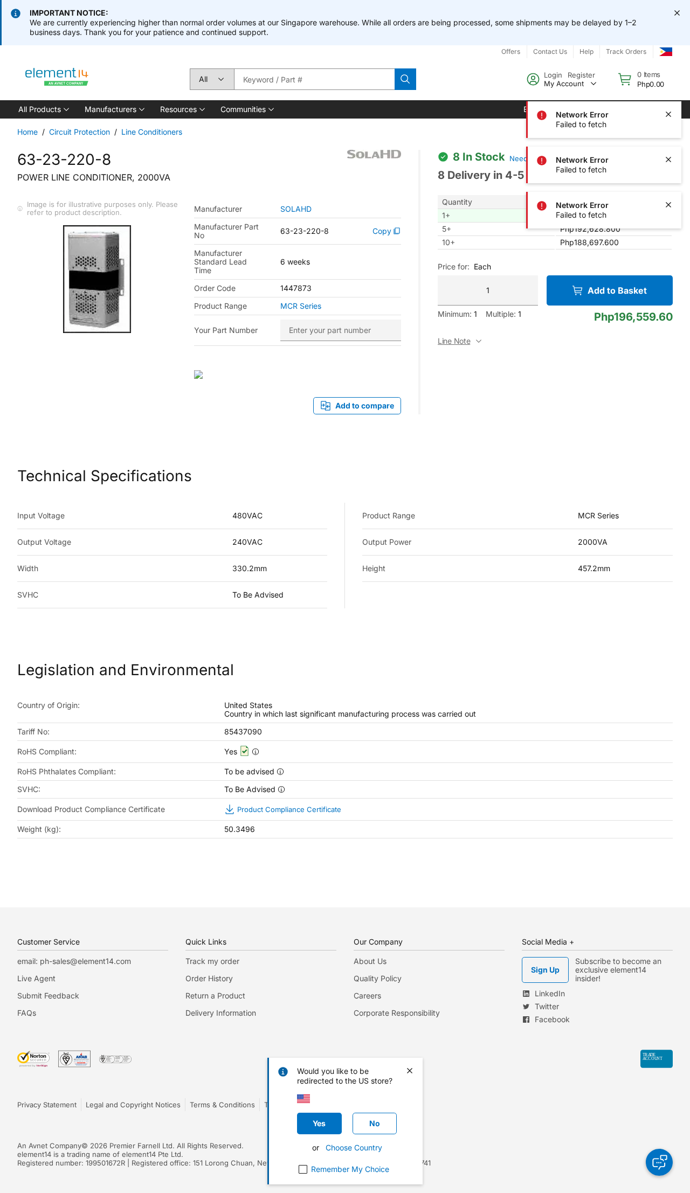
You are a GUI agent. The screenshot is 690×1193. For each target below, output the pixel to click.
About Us (370, 961)
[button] (43, 109)
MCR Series (300, 306)
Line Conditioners (151, 131)
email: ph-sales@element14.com (74, 961)
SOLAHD (296, 209)
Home (27, 131)
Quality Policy (378, 978)
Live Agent (36, 978)
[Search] (405, 79)
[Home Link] (57, 79)
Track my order (212, 961)
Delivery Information (220, 1012)
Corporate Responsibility (397, 1012)
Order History (209, 978)
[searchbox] (314, 79)
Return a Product (215, 995)
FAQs (26, 1012)
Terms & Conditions (222, 1104)
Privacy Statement (47, 1104)
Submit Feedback (48, 995)
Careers (367, 995)
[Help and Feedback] (659, 1162)
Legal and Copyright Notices (133, 1104)
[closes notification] (677, 13)
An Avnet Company (49, 1145)
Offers (510, 51)
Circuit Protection (79, 131)
